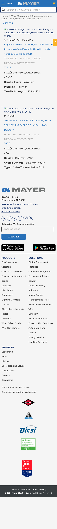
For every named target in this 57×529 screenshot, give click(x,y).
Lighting (5, 299)
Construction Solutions (40, 323)
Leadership (7, 351)
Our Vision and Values (13, 366)
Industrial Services (38, 318)
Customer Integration (39, 271)
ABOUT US (8, 347)
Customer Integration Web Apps (18, 392)
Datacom (33, 314)
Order (52, 100)
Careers (5, 375)
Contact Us (7, 380)
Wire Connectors (10, 328)
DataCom (6, 285)
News (4, 356)
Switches (6, 318)
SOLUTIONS (35, 258)
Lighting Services (37, 342)
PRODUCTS (8, 258)
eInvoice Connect (10, 211)
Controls (15, 299)
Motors (5, 304)
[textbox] (28, 9)
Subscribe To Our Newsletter (17, 224)
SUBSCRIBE (14, 236)
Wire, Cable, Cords (11, 323)
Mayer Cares (8, 370)
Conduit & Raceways (12, 271)
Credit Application (11, 208)
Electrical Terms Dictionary (15, 387)
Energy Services (37, 337)
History (5, 361)
